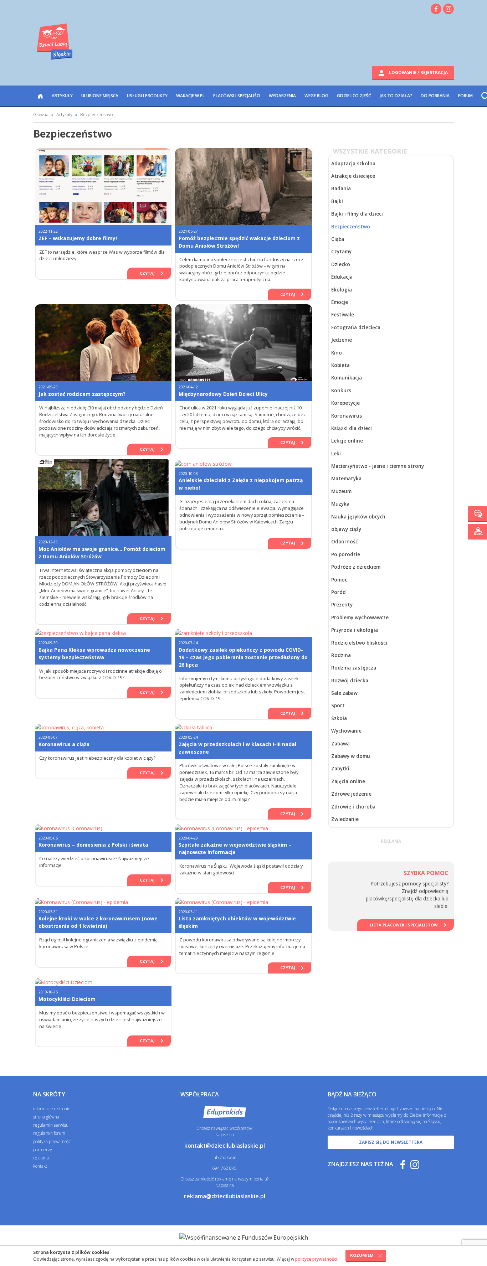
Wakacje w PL (190, 96)
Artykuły (62, 96)
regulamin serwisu (50, 1125)
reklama (41, 1158)
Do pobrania (435, 96)
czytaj (147, 273)
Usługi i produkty (147, 96)
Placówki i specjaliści (236, 96)
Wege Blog (316, 96)
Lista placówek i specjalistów (404, 924)
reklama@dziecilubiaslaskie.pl (224, 1196)
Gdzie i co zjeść (354, 96)
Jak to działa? (396, 96)
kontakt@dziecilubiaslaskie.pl (224, 1145)
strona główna (46, 1117)
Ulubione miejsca (99, 96)
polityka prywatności (52, 1141)
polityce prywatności (316, 1259)
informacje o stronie (52, 1109)
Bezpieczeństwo (96, 115)
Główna (40, 115)
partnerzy (42, 1150)
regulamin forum (49, 1133)
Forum (465, 96)
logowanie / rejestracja (418, 72)
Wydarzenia (282, 96)
